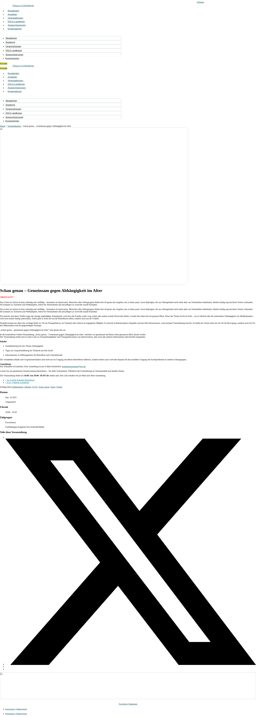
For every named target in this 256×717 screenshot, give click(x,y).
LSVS (34, 387)
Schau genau (44, 387)
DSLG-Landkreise (16, 22)
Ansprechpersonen (17, 25)
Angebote (12, 14)
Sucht (52, 387)
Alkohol (27, 387)
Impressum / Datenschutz (16, 709)
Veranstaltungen (15, 18)
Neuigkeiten (13, 11)
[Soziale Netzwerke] (130, 664)
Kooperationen (15, 29)
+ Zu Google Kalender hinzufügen (20, 380)
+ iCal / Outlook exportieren (17, 382)
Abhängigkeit (17, 387)
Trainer (59, 387)
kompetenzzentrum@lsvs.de (74, 366)
